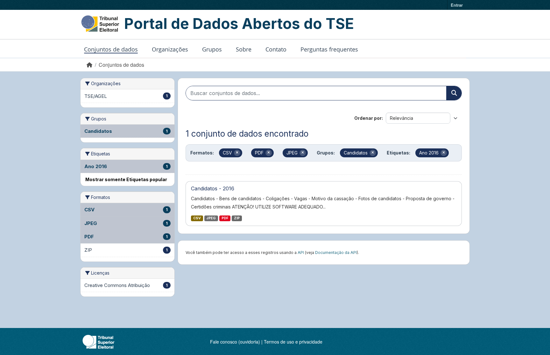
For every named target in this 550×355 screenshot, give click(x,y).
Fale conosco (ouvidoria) (235, 341)
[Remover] (237, 153)
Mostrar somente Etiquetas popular (126, 179)
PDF (225, 218)
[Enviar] (454, 93)
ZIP (237, 218)
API (301, 252)
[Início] (89, 64)
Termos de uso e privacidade (293, 341)
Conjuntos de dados (111, 49)
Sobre (243, 49)
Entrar (457, 5)
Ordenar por (368, 118)
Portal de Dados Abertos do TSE (239, 23)
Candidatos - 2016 (212, 188)
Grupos (212, 49)
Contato (275, 49)
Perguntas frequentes (329, 49)
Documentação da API (336, 252)
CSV (197, 218)
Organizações (170, 49)
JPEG (211, 218)
